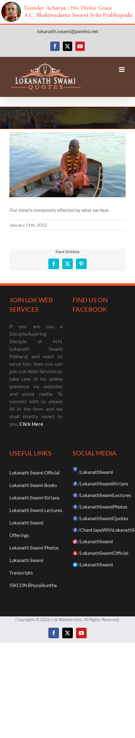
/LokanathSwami (95, 472)
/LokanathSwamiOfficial (103, 553)
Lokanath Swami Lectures (35, 510)
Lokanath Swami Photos (34, 547)
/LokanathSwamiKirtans (103, 483)
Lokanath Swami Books (33, 485)
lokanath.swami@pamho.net (67, 31)
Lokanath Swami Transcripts (26, 566)
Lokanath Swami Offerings (26, 529)
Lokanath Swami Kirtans (34, 497)
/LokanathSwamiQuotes (103, 518)
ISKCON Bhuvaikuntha (33, 585)
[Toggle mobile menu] (122, 69)
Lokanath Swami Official (34, 472)
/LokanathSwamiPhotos (102, 507)
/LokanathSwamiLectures (104, 495)
